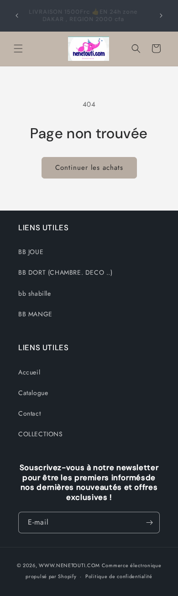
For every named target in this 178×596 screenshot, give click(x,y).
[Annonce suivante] (161, 15)
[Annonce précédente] (17, 15)
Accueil (29, 372)
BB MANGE (35, 314)
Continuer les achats (89, 168)
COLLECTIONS (40, 434)
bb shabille (34, 293)
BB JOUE (30, 251)
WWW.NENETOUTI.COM (69, 565)
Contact (29, 413)
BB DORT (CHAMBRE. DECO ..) (65, 272)
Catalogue (33, 392)
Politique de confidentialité (118, 576)
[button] (18, 48)
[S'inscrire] (149, 522)
